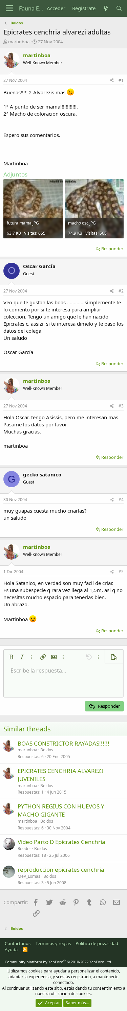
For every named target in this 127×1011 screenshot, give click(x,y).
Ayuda (11, 949)
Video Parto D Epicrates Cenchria (61, 842)
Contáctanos (17, 943)
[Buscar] (119, 8)
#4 (121, 499)
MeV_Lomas (29, 876)
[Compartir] (112, 81)
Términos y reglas (53, 943)
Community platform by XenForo (58, 961)
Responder (112, 248)
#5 (121, 571)
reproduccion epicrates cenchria (61, 869)
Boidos (46, 750)
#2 (121, 291)
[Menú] (9, 8)
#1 (121, 80)
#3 (121, 406)
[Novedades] (105, 8)
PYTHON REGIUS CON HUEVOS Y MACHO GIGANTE (61, 810)
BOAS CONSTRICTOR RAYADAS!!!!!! (63, 743)
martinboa (18, 42)
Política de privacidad (97, 943)
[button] (11, 657)
